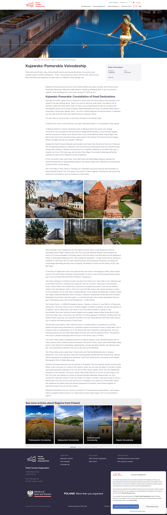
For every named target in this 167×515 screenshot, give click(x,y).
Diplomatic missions (66, 458)
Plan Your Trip (126, 6)
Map (140, 6)
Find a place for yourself (125, 461)
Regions (53, 60)
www (109, 77)
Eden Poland (93, 461)
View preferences (152, 506)
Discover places (113, 6)
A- (129, 2)
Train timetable (65, 461)
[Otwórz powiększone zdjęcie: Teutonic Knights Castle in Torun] (112, 199)
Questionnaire (113, 2)
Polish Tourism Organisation (97, 458)
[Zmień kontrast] (134, 3)
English (138, 2)
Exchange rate (64, 464)
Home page (37, 60)
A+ (131, 2)
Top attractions (86, 6)
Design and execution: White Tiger (77, 506)
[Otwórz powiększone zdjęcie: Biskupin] (122, 231)
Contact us (123, 2)
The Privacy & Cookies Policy (137, 511)
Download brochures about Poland (128, 458)
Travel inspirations (99, 6)
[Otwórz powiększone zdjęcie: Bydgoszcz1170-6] (54, 199)
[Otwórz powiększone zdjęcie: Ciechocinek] (45, 231)
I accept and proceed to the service (126, 506)
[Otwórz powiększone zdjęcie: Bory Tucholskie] (83, 231)
